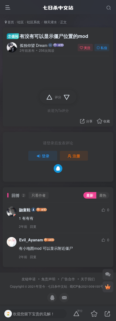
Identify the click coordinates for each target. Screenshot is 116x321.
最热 (102, 195)
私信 (104, 47)
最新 (89, 195)
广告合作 (68, 278)
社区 (20, 22)
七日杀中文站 (57, 286)
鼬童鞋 (24, 209)
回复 (33, 226)
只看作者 (39, 195)
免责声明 (48, 278)
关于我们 (88, 278)
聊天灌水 (50, 22)
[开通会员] (108, 286)
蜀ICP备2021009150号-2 (88, 286)
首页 (10, 22)
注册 (76, 155)
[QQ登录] (58, 168)
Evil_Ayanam (31, 239)
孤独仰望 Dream (33, 45)
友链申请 (29, 278)
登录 (45, 155)
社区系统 (33, 22)
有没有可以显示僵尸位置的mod (50, 36)
